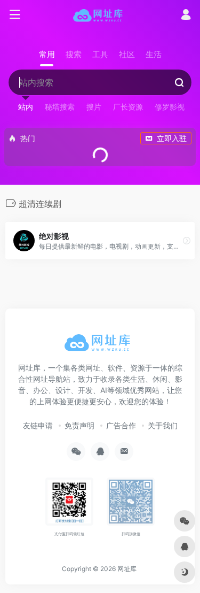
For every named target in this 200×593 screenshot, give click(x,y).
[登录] (185, 16)
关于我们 (163, 425)
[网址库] (100, 15)
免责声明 (79, 425)
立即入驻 (172, 138)
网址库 (127, 569)
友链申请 (38, 425)
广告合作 (121, 425)
